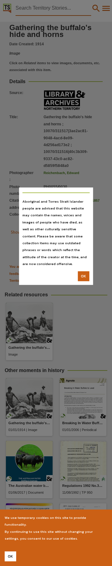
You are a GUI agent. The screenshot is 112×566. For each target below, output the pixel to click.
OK (83, 276)
